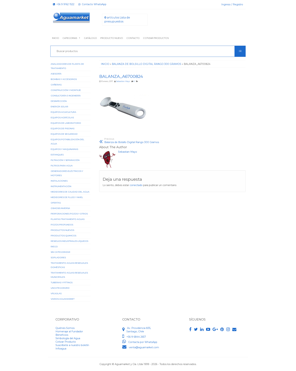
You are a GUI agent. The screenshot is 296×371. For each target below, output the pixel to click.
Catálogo (90, 38)
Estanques (57, 154)
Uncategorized (60, 288)
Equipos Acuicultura (63, 112)
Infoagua (61, 348)
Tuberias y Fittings (61, 282)
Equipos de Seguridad (64, 134)
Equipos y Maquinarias (64, 149)
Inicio (55, 38)
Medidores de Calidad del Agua (70, 191)
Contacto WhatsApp (93, 4)
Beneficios (62, 334)
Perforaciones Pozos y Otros (69, 213)
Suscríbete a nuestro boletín (72, 345)
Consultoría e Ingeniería (66, 95)
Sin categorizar (60, 252)
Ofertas (56, 202)
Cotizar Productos (156, 38)
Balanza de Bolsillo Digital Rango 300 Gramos (131, 141)
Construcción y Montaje (66, 90)
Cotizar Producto (66, 341)
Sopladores (58, 257)
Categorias (70, 38)
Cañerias (56, 84)
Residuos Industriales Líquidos (69, 241)
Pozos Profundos (62, 224)
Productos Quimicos (63, 235)
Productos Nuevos (62, 230)
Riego (54, 246)
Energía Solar (59, 106)
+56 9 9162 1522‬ (64, 4)
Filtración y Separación (65, 160)
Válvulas (56, 293)
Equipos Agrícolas (62, 117)
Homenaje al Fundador (69, 331)
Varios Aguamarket (63, 299)
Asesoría (56, 73)
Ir (240, 51)
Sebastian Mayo (123, 81)
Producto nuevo (111, 38)
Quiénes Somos (65, 328)
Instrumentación (61, 186)
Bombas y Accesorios (64, 79)
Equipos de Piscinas (62, 128)
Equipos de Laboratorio (66, 123)
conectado (136, 185)
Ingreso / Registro (232, 4)
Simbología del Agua (68, 338)
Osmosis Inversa (60, 208)
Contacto (133, 38)
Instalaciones (59, 181)
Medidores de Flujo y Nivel (67, 197)
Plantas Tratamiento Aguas (67, 219)
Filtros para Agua (62, 165)
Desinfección (59, 101)
